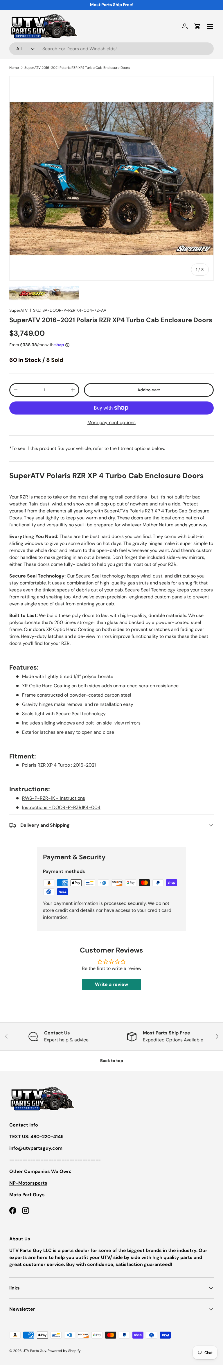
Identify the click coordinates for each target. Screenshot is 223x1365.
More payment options (111, 422)
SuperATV (18, 310)
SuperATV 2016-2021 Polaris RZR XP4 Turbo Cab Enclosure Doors (77, 67)
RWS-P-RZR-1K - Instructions (53, 798)
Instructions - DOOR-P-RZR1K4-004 (61, 807)
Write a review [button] (111, 984)
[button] (197, 26)
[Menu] (210, 26)
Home (14, 67)
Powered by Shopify (64, 1350)
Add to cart (148, 389)
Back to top (111, 1060)
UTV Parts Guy (34, 1350)
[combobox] (111, 48)
